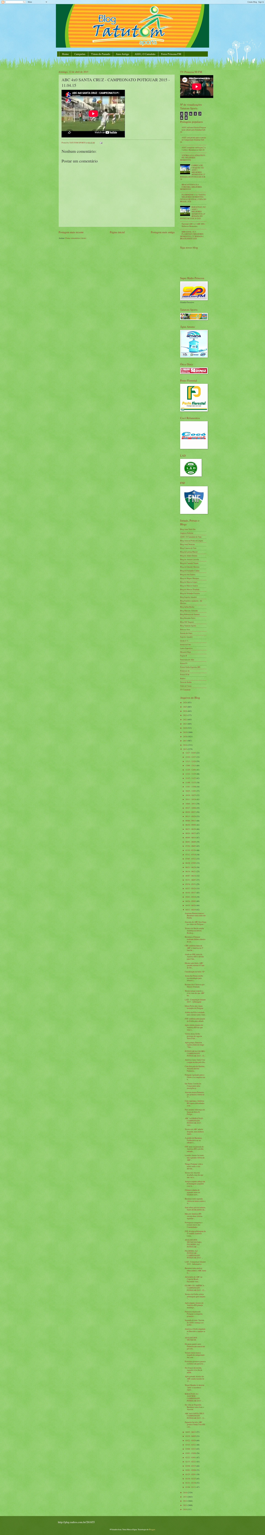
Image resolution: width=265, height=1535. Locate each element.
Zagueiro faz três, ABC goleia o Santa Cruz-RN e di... (195, 1424)
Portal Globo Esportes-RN (190, 667)
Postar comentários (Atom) (75, 238)
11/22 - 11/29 (191, 774)
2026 (185, 702)
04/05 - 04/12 (191, 1432)
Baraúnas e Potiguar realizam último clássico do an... (195, 939)
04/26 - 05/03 (191, 901)
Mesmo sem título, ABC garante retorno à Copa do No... (194, 965)
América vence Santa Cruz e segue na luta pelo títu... (195, 1060)
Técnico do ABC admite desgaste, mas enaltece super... (194, 1131)
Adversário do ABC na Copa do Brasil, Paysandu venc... (193, 1279)
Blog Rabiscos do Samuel (190, 614)
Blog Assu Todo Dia (187, 529)
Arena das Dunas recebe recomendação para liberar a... (194, 978)
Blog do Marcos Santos (189, 585)
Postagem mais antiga (163, 232)
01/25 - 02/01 (191, 1474)
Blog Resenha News (187, 618)
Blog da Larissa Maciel (189, 551)
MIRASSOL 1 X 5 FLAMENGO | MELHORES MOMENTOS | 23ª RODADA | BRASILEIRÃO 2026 (192, 235)
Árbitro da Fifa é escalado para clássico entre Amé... (195, 1013)
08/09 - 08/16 (191, 837)
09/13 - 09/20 (191, 816)
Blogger (152, 1529)
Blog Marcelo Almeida (189, 610)
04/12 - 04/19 (191, 909)
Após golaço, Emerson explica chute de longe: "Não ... (194, 1044)
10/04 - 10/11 (191, 803)
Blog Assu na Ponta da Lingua (191, 540)
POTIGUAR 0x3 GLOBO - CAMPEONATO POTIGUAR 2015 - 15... (195, 1053)
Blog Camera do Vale (188, 548)
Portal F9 (183, 663)
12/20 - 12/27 (191, 757)
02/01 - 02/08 (191, 1470)
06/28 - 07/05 (191, 863)
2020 (185, 728)
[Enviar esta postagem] (101, 142)
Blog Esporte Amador (188, 597)
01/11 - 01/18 (191, 1482)
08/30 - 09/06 (191, 824)
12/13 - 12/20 (191, 761)
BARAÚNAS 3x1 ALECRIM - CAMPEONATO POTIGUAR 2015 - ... (194, 1397)
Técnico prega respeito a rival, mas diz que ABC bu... (195, 993)
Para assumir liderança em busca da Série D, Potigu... (195, 1111)
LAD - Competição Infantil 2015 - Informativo (195, 1262)
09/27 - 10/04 (191, 808)
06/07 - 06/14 (191, 875)
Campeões (79, 54)
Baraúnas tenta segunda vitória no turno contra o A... (195, 1201)
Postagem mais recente (71, 232)
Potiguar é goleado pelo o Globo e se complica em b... (195, 1077)
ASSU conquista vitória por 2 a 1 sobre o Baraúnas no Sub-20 (194, 148)
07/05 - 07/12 (191, 858)
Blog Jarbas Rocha (187, 607)
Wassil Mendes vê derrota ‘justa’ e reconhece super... (194, 1387)
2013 (185, 1496)
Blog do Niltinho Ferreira (190, 593)
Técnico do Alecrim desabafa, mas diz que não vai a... (194, 1175)
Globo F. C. (184, 640)
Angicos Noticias (186, 533)
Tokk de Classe (185, 686)
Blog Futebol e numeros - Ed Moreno (191, 601)
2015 (185, 749)
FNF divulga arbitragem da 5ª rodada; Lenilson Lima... (195, 1233)
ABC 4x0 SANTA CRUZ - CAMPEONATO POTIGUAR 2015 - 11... (195, 1415)
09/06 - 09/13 (191, 820)
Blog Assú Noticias (187, 544)
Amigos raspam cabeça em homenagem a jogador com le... (195, 1183)
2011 (185, 1505)
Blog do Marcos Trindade (189, 589)
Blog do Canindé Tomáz (189, 563)
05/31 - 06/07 (191, 880)
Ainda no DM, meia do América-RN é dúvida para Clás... (194, 956)
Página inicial (117, 232)
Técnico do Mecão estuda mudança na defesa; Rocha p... (194, 930)
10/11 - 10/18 (191, 799)
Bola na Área (185, 629)
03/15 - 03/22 (191, 1444)
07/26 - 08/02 (191, 846)
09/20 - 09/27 (191, 812)
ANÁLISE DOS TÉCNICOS (191, 1338)
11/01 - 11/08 (191, 786)
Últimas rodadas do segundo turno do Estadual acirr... (192, 1192)
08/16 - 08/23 (191, 833)
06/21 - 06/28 (191, 867)
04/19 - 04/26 (191, 905)
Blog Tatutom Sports (188, 625)
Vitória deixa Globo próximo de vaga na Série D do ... (193, 1036)
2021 (185, 723)
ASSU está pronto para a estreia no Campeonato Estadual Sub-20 (193, 139)
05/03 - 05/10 (191, 897)
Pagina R (183, 655)
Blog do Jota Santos (187, 574)
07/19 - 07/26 (191, 850)
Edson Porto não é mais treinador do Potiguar (194, 1007)
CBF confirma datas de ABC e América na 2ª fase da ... (194, 947)
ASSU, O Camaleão (145, 54)
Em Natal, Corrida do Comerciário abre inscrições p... (193, 1085)
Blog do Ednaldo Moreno (189, 567)
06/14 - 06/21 (191, 871)
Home (65, 54)
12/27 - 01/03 (191, 752)
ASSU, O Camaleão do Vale (191, 537)
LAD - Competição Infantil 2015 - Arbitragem (195, 1000)
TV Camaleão (185, 689)
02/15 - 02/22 (191, 1461)
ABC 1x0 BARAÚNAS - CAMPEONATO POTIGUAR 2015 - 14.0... (194, 1122)
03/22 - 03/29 (191, 1440)
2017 (185, 740)
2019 (185, 732)
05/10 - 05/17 (191, 892)
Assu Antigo (122, 54)
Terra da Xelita (185, 682)
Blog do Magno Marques (189, 578)
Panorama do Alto (187, 659)
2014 (185, 1492)
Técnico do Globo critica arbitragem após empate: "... (195, 1296)
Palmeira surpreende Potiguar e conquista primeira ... (193, 1313)
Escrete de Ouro (186, 633)
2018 (185, 736)
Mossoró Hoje (185, 652)
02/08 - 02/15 (191, 1466)
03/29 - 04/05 (191, 1436)
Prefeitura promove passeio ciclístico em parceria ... (195, 1362)
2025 (185, 706)
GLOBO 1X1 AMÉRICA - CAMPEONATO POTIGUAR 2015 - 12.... (195, 1287)
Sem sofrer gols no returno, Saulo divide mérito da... (195, 1208)
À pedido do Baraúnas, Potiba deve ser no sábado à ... (193, 1140)
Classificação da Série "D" (195, 971)
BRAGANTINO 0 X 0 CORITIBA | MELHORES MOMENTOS (191, 186)
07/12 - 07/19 (191, 854)
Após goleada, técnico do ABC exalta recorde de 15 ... (194, 1378)
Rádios (182, 678)
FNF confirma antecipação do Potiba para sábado (195, 1019)
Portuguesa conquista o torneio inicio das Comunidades (193, 1224)
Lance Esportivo (186, 648)
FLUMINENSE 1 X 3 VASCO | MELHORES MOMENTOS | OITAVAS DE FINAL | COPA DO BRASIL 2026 (193, 198)
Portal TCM (184, 674)
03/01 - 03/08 (191, 1453)
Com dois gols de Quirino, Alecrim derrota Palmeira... (195, 1068)
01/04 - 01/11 (191, 1487)
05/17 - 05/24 (191, 888)
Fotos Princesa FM (171, 54)
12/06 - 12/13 (191, 765)
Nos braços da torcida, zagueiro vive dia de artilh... (193, 1370)
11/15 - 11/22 (191, 778)
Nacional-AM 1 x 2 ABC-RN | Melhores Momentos (193, 225)
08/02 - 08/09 (191, 841)
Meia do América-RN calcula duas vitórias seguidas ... (193, 1216)
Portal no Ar (185, 670)
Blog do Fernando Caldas (189, 570)
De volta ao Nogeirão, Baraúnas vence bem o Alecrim (194, 1407)
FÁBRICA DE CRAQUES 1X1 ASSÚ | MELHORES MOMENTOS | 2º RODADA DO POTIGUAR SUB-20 (193, 172)
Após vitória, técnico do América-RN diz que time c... (194, 1027)
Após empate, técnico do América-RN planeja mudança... (194, 1305)
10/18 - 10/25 (191, 795)
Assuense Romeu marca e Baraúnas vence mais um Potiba (195, 915)
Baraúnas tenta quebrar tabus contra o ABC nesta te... (195, 1270)
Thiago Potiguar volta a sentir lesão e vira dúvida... (194, 1166)
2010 (185, 1509)
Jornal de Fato (185, 644)
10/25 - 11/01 (191, 791)
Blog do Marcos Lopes (188, 582)
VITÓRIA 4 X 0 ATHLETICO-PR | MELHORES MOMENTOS (193, 157)
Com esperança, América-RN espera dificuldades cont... (195, 1103)
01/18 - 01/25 (191, 1478)
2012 (185, 1501)
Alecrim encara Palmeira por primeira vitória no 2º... (194, 1094)
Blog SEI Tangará (187, 622)
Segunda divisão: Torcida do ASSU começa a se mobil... (194, 1322)
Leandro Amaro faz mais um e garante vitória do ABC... (195, 1157)
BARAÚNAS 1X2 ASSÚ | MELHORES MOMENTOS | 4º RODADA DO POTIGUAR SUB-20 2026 (193, 213)
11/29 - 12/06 (191, 769)
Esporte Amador (186, 637)
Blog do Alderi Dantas (188, 555)
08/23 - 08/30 (191, 829)
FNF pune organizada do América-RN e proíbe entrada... (194, 1149)
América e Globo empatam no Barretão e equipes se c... (195, 1331)
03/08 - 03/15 (191, 1449)
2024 (185, 711)
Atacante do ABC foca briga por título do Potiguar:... (195, 923)
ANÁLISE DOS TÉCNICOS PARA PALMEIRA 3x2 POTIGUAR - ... (193, 1243)
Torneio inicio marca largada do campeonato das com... (195, 1355)
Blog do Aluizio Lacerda (189, 559)
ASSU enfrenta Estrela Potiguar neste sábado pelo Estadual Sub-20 (193, 129)
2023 (185, 715)
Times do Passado (100, 54)
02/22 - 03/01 (191, 1457)
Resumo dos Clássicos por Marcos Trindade (195, 985)
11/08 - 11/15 (191, 782)
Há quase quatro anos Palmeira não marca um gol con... (195, 1346)
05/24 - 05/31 (191, 884)
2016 (185, 745)
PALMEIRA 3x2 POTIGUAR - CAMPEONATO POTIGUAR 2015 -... (194, 1254)
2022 (185, 719)
